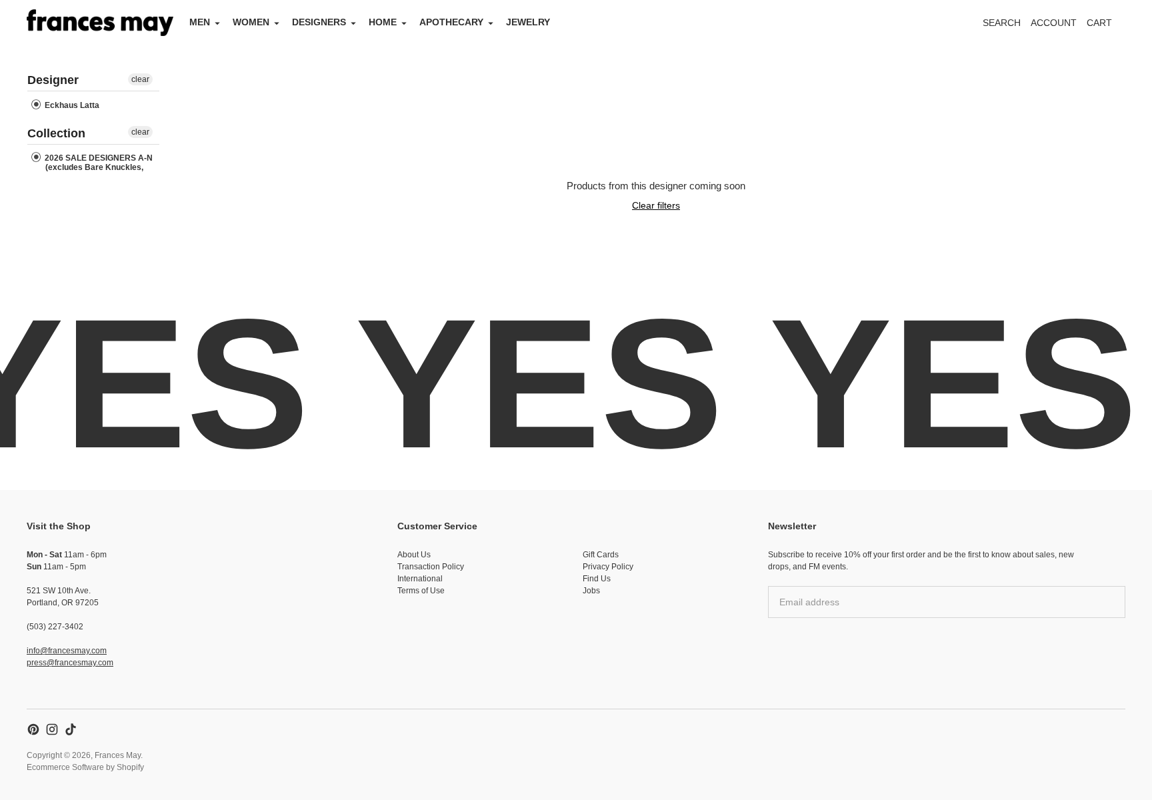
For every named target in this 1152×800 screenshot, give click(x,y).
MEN (199, 22)
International (420, 578)
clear (140, 79)
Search (1002, 22)
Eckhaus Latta (71, 105)
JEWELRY (528, 22)
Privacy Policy (608, 566)
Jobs (591, 590)
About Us (414, 554)
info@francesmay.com (67, 650)
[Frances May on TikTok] (70, 729)
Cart (1107, 26)
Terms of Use (421, 590)
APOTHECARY (451, 22)
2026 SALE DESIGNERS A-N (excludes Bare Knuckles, (98, 162)
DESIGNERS (319, 22)
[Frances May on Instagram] (52, 729)
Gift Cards (601, 554)
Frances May (118, 755)
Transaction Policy (430, 566)
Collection (56, 133)
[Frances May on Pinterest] (33, 729)
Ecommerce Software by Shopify (85, 767)
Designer (53, 80)
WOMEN (251, 22)
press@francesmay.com (70, 662)
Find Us (597, 578)
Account (1054, 22)
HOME (383, 22)
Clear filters (656, 205)
